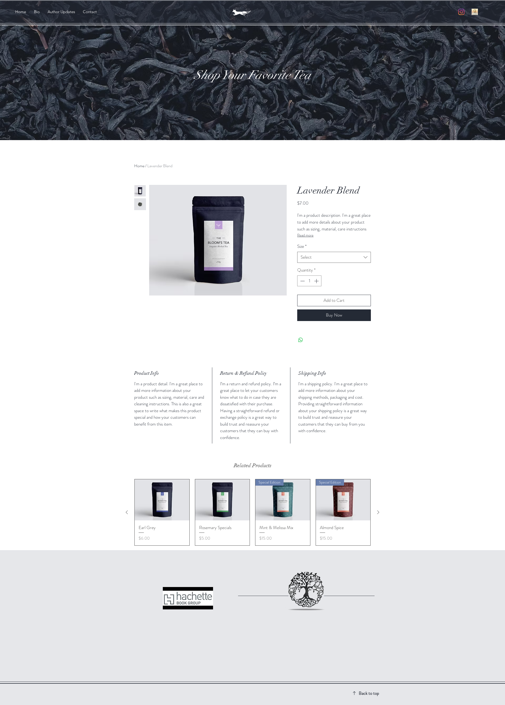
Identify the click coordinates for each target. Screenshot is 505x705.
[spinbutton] (309, 281)
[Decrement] (302, 281)
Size (302, 246)
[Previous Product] (127, 512)
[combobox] (334, 257)
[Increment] (317, 281)
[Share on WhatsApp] (300, 340)
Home (139, 166)
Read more (305, 235)
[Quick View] (162, 499)
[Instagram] (461, 12)
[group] (252, 512)
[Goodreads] (475, 12)
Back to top (369, 693)
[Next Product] (378, 512)
